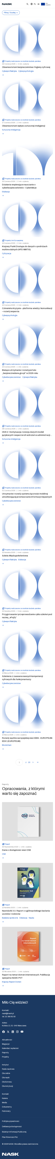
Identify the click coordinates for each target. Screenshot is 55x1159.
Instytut (5, 1065)
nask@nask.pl (8, 1013)
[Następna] (33, 762)
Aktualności (7, 1040)
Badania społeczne (10, 918)
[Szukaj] (27, 4)
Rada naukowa (8, 1069)
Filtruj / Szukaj (9, 13)
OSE (4, 854)
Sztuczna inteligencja (11, 130)
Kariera (5, 1098)
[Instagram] (17, 1031)
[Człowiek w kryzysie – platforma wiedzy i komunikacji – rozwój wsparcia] (27, 279)
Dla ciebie (6, 1073)
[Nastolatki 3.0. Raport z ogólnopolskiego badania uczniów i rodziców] (27, 882)
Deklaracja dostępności (12, 1127)
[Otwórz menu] (38, 4)
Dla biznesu (7, 1082)
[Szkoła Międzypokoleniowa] (27, 527)
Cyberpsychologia (26, 71)
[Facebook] (3, 1031)
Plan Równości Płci (10, 1137)
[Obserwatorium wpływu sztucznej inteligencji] (27, 97)
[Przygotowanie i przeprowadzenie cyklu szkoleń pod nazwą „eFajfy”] (27, 585)
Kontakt (5, 1094)
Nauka (31, 918)
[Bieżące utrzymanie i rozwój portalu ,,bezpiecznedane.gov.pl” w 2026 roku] (27, 341)
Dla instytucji (7, 1086)
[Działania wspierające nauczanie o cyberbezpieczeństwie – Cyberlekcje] (27, 156)
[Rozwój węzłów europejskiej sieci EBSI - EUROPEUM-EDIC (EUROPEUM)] (27, 709)
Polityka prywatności (10, 1121)
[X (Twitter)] (8, 1031)
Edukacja (6, 192)
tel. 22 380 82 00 (8, 1017)
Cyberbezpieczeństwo (11, 377)
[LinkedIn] (12, 1031)
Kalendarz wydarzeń (10, 1048)
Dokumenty (7, 1107)
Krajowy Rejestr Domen (11, 982)
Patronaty (6, 1111)
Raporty (5, 1053)
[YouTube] (22, 1031)
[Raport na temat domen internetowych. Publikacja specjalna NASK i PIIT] (27, 946)
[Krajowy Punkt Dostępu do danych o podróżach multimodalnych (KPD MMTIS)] (27, 218)
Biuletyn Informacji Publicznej (14, 1132)
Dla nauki (6, 1078)
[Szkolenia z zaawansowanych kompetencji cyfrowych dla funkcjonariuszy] (27, 647)
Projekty (5, 1057)
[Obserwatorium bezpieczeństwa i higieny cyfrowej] (27, 38)
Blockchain (6, 745)
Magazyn (6, 1044)
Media (4, 1103)
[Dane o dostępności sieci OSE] (27, 821)
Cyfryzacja (6, 253)
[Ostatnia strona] (37, 762)
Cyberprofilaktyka (9, 71)
